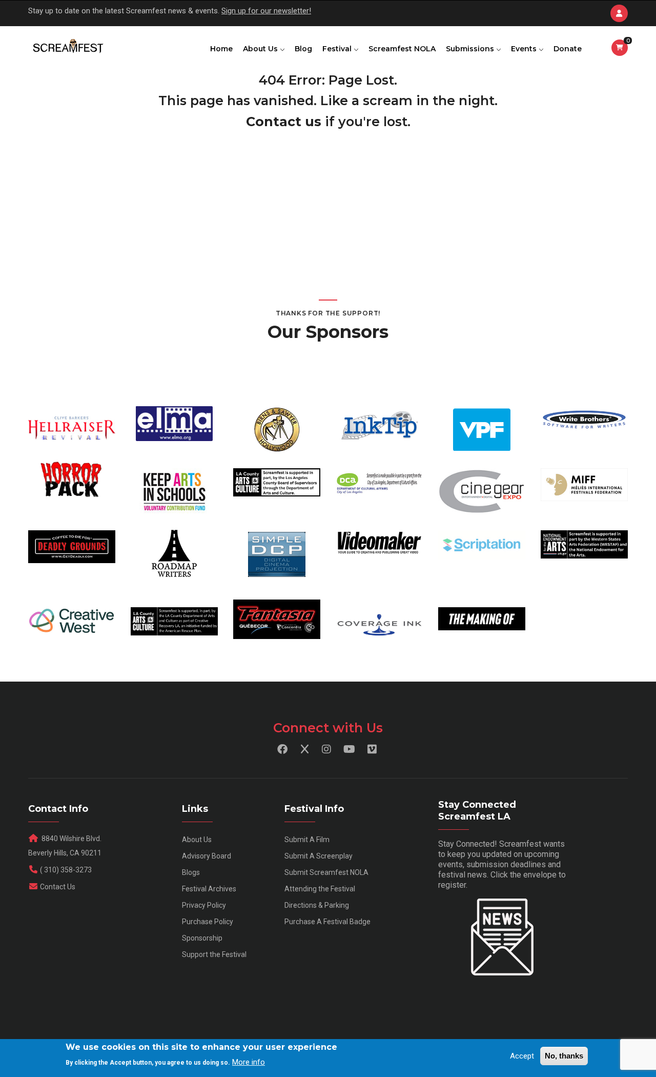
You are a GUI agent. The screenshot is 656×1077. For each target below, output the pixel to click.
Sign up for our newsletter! (266, 10)
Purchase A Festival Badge (327, 922)
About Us (261, 48)
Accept (522, 1056)
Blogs (191, 872)
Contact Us (57, 887)
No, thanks (564, 1055)
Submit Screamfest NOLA (326, 872)
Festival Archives (209, 889)
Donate (568, 48)
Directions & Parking (316, 905)
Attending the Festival (319, 889)
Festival (338, 48)
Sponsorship (202, 938)
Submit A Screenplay (318, 856)
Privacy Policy (204, 905)
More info (248, 1062)
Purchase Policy (207, 922)
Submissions (471, 48)
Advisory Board (206, 856)
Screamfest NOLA (402, 48)
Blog (303, 48)
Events (525, 48)
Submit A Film (307, 839)
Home (221, 48)
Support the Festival (214, 954)
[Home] (67, 46)
